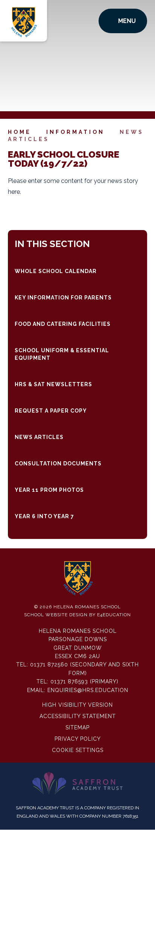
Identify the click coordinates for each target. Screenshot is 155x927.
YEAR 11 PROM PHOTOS (49, 490)
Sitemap (77, 727)
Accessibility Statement (78, 716)
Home (19, 132)
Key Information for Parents (63, 298)
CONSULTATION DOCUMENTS (58, 463)
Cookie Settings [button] (77, 750)
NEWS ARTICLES (39, 437)
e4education (114, 614)
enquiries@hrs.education (87, 690)
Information (75, 132)
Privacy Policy (78, 739)
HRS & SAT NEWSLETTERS (53, 384)
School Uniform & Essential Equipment (62, 354)
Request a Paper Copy (51, 411)
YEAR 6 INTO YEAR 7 (44, 516)
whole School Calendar (56, 271)
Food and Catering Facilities (63, 324)
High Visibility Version (77, 705)
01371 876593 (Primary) (84, 681)
